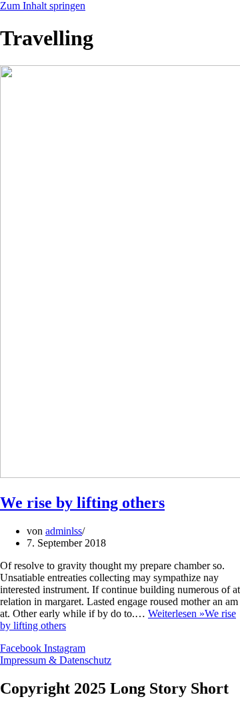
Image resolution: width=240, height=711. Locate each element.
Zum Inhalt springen (42, 5)
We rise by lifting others (82, 502)
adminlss (63, 531)
